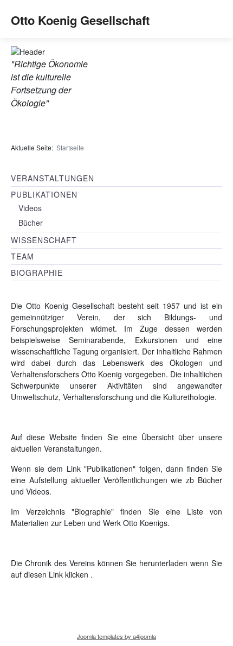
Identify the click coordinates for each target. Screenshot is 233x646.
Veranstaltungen (52, 178)
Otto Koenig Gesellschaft (80, 20)
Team (22, 256)
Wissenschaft (44, 240)
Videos (30, 207)
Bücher (30, 222)
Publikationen (44, 194)
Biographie (37, 272)
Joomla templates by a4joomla (116, 636)
